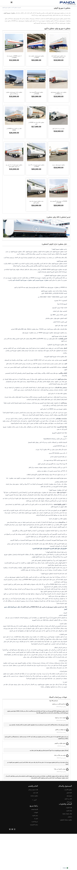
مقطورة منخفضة (34, 795)
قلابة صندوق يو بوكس (33, 789)
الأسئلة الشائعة (34, 809)
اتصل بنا (36, 818)
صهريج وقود (69, 795)
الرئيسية (19, 7)
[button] (11, 2)
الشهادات (36, 812)
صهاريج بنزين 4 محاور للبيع (59, 128)
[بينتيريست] (10, 829)
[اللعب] (36, 228)
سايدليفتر (70, 816)
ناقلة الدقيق (69, 792)
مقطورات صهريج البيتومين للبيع (41, 280)
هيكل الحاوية (69, 810)
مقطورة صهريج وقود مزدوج (58, 164)
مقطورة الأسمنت (68, 789)
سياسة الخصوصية (34, 824)
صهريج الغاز (69, 801)
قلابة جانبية (35, 792)
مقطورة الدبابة (14, 7)
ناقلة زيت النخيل (68, 798)
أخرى (35, 800)
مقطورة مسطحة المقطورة (66, 819)
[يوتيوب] (12, 829)
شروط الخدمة (35, 821)
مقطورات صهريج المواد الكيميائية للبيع (22, 280)
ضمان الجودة (35, 815)
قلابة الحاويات (69, 807)
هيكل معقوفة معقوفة (67, 813)
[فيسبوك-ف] (14, 829)
